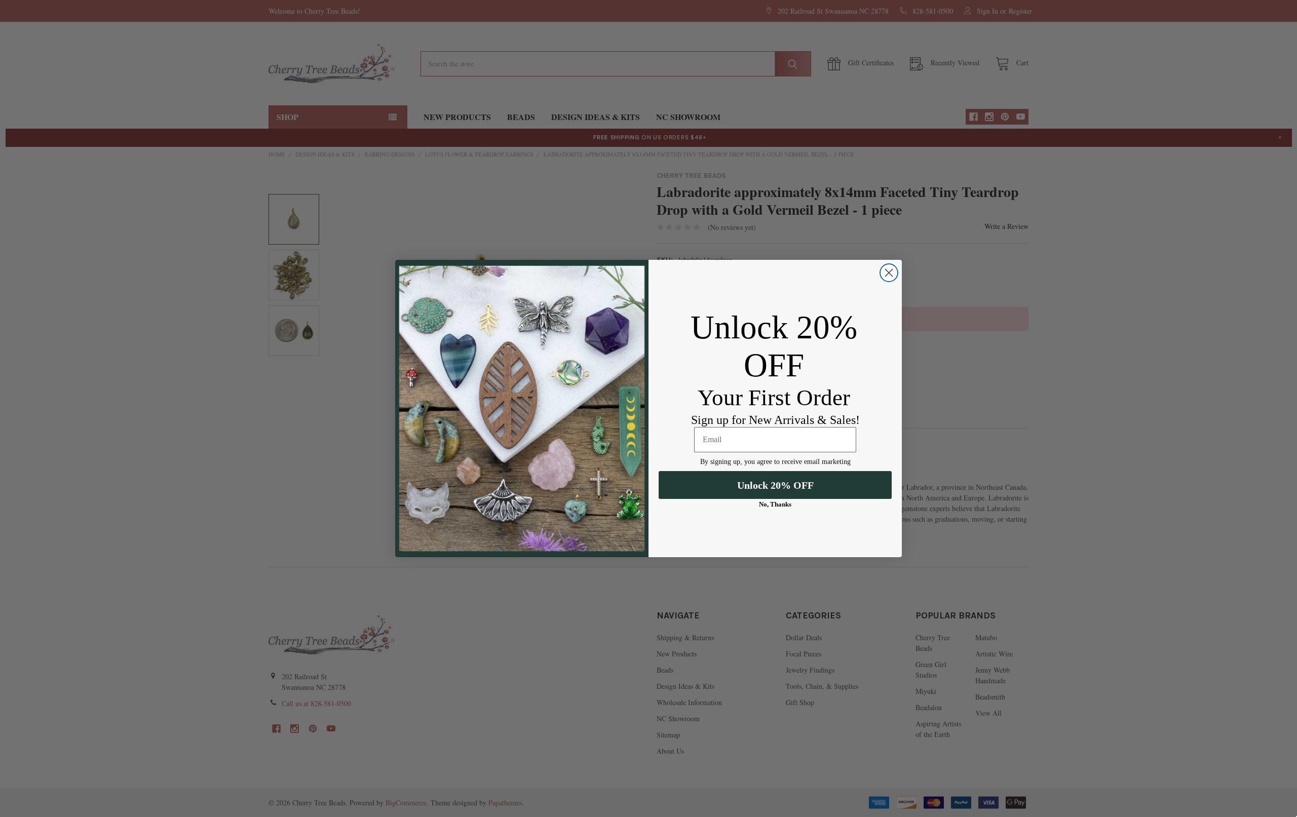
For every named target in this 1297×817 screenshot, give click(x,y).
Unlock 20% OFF (775, 485)
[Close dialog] (889, 273)
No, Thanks (775, 504)
